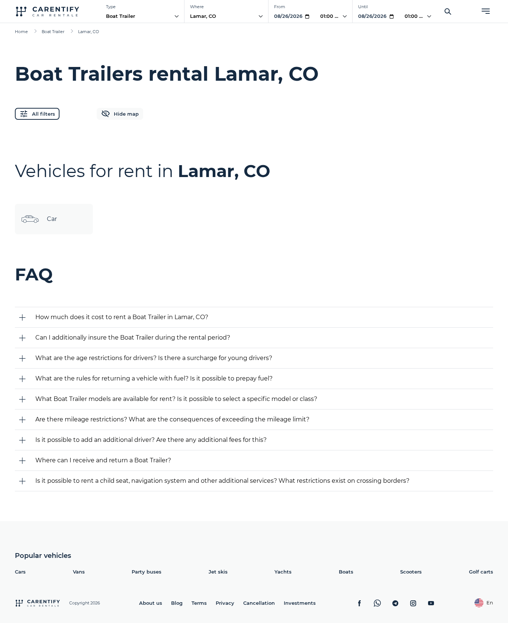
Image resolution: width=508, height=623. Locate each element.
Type (111, 6)
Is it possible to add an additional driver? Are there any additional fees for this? (151, 439)
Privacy (225, 603)
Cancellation (259, 603)
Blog (177, 603)
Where (197, 6)
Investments (300, 603)
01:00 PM (331, 16)
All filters (43, 114)
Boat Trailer (120, 16)
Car (52, 218)
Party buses (146, 572)
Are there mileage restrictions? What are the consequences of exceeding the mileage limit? (172, 419)
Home (21, 31)
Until (363, 6)
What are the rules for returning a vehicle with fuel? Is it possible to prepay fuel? (154, 378)
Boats (346, 572)
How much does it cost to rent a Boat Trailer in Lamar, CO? (121, 317)
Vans (79, 572)
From (279, 6)
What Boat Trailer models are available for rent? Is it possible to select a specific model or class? (176, 398)
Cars (20, 572)
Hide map (126, 114)
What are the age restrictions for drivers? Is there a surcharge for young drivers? (153, 358)
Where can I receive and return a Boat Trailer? (103, 460)
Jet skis (218, 572)
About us (150, 603)
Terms (199, 603)
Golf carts (481, 572)
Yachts (283, 572)
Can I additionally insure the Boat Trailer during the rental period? (132, 337)
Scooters (411, 572)
